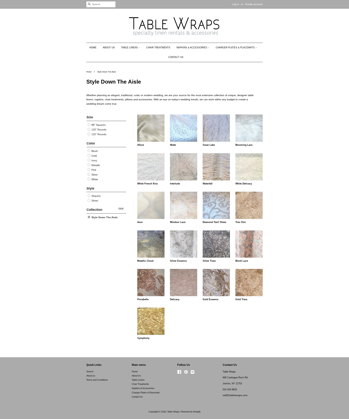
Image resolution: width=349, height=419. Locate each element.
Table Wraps (173, 411)
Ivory (94, 160)
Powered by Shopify (190, 411)
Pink (93, 169)
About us (90, 375)
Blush (94, 151)
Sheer (94, 200)
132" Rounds (98, 134)
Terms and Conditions (97, 380)
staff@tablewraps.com (235, 395)
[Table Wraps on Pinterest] (186, 373)
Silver (94, 174)
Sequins (96, 195)
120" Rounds (98, 129)
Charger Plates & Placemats (235, 47)
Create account (254, 4)
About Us (109, 47)
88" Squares (98, 124)
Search (89, 371)
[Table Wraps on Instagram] (192, 373)
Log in (235, 4)
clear (121, 208)
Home (93, 47)
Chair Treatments (158, 47)
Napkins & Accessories (192, 47)
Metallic (95, 165)
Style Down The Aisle (104, 217)
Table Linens (130, 47)
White (94, 179)
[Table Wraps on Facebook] (179, 373)
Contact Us (175, 57)
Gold (94, 155)
